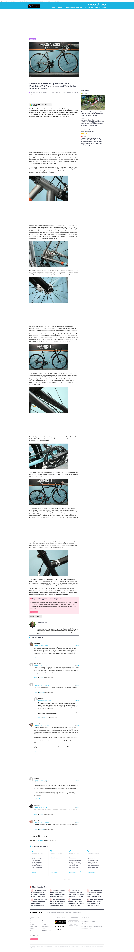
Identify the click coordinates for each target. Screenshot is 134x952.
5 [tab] (68, 879)
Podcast (44, 924)
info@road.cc (93, 921)
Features (32, 928)
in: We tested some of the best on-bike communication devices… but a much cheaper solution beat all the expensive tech (36, 871)
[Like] (75, 645)
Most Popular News (40, 887)
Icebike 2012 (38, 616)
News (31, 922)
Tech (31, 930)
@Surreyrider (54, 857)
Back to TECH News (35, 37)
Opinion (44, 922)
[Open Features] (82, 7)
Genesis (32, 616)
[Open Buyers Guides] (74, 7)
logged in (40, 840)
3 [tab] (65, 879)
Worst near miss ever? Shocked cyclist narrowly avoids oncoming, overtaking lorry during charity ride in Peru (39, 903)
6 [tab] (69, 879)
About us (32, 920)
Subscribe (35, 612)
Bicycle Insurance (46, 930)
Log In (35, 657)
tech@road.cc (91, 923)
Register (41, 657)
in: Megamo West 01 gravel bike (54, 871)
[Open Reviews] (62, 7)
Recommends (45, 926)
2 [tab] (64, 879)
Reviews (32, 924)
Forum (44, 920)
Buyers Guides (33, 926)
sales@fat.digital (98, 926)
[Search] (1, 1)
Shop (43, 928)
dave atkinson (42, 622)
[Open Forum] (89, 7)
